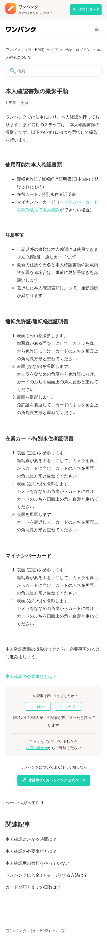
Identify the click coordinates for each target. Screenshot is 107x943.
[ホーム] (20, 32)
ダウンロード (89, 9)
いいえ (71, 706)
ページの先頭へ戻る (22, 803)
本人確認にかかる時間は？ (31, 839)
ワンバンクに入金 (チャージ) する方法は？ (46, 875)
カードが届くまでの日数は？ (33, 887)
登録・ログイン (77, 50)
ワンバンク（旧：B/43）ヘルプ (31, 50)
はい (40, 706)
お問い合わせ (37, 748)
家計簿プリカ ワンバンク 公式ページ (57, 780)
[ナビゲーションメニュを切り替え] (97, 30)
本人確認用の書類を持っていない (37, 863)
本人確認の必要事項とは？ (31, 676)
